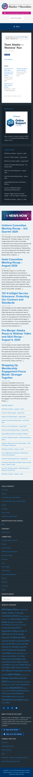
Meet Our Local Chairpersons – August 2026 (14, 426)
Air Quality (21, 610)
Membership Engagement (9, 574)
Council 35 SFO (22, 640)
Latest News (13, 674)
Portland (4, 505)
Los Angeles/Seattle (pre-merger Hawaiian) (14, 501)
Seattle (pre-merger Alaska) (9, 516)
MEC (3, 524)
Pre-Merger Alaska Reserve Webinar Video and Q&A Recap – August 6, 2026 (16, 334)
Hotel (3, 563)
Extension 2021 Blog (17, 653)
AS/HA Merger (16, 619)
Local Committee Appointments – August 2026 (15, 458)
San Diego (4, 509)
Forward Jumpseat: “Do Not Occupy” (22, 69)
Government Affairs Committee (13, 656)
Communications (6, 548)
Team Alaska (8, 59)
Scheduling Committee (12, 699)
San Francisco (6, 512)
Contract (5, 628)
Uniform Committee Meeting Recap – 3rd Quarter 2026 (14, 228)
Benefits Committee (15, 622)
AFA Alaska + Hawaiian (16, 6)
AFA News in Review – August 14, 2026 (15, 199)
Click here (7, 138)
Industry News (14, 665)
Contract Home (6, 532)
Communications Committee (18, 625)
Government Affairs (7, 555)
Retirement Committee (17, 696)
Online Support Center (8, 746)
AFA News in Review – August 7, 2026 (12, 474)
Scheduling (5, 586)
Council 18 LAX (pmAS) (15, 634)
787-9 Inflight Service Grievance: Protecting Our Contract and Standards (15, 297)
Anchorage (5, 490)
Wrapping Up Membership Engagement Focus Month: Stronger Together (14, 371)
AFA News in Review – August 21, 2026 (15, 153)
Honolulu (4, 493)
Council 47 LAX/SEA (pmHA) (14, 646)
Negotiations (16, 687)
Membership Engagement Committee (19, 682)
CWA (3, 754)
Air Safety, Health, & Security (10, 540)
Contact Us (5, 742)
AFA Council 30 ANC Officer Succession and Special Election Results (8, 72)
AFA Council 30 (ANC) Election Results (8, 85)
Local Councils (25, 675)
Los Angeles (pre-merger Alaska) (11, 497)
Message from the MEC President (11, 684)
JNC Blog (6, 670)
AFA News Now (10, 609)
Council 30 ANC (16, 96)
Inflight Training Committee (19, 667)
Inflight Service (6, 570)
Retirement (5, 582)
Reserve (4, 578)
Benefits (4, 544)
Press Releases (11, 694)
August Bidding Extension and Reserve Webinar (15, 434)
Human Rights (6, 567)
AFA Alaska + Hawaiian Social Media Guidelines (15, 757)
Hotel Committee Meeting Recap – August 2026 (12, 262)
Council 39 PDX (8, 643)
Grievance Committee (11, 658)
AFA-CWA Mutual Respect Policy (11, 761)
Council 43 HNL (21, 643)
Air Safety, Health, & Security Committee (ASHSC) (15, 612)
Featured (25, 653)
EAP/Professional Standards (9, 551)
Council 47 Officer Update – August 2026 (15, 157)
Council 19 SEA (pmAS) (13, 637)
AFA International (6, 750)
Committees (6, 625)
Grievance (4, 559)
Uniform (4, 589)
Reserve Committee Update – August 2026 (16, 161)
